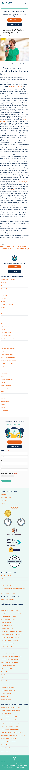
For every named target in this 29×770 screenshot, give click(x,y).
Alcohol (3, 301)
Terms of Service (17, 767)
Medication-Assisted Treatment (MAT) (10, 370)
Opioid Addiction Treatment (8, 744)
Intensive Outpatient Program (8, 360)
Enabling (3, 342)
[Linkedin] (17, 508)
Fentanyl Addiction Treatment (8, 741)
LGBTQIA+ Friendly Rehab (7, 363)
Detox (2, 323)
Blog (20, 35)
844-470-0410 (9, 239)
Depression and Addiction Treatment (11, 634)
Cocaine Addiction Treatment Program (10, 716)
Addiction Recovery (6, 289)
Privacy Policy (8, 763)
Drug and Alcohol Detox (7, 625)
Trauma (3, 407)
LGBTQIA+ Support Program (8, 665)
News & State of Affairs (7, 379)
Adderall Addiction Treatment (8, 279)
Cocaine (3, 317)
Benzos (3, 310)
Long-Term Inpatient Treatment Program (12, 613)
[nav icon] (25, 3)
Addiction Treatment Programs (8, 607)
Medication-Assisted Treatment (9, 647)
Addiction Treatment (6, 292)
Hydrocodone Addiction (7, 354)
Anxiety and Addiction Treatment (10, 637)
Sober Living (4, 398)
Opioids (3, 382)
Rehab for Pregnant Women (8, 668)
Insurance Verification (6, 497)
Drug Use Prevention (6, 335)
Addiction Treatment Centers (20, 762)
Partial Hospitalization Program (8, 616)
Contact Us (4, 500)
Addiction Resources (6, 585)
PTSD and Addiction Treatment (10, 640)
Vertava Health (4, 35)
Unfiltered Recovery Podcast (8, 593)
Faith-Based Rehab (5, 345)
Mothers (13, 190)
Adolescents (4, 295)
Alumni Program (5, 675)
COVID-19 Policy (5, 582)
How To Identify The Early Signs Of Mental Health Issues (13, 589)
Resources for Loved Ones (7, 395)
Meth (2, 376)
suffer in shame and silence (22, 181)
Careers (3, 503)
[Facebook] (12, 508)
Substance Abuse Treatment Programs (10, 707)
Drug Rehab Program (6, 713)
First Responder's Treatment (8, 348)
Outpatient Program (6, 622)
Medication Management (7, 367)
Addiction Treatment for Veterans (9, 662)
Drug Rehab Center (6, 332)
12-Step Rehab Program (7, 693)
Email (4, 460)
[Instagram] (14, 508)
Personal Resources (6, 385)
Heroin (3, 351)
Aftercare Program (5, 671)
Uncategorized (4, 410)
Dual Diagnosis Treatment (7, 338)
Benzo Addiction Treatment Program (10, 720)
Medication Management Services (9, 650)
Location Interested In (9, 473)
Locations (3, 494)
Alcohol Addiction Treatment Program (10, 710)
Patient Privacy (16, 763)
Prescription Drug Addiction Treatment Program (13, 735)
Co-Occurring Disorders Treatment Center (11, 631)
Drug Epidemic (4, 329)
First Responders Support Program (9, 659)
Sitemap (23, 763)
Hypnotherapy (4, 696)
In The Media (4, 579)
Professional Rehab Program (8, 690)
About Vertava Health (6, 575)
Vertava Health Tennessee (7, 599)
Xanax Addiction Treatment (8, 748)
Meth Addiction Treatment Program (10, 726)
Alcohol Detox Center (7, 628)
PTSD (2, 392)
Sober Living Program (7, 677)
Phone (5, 467)
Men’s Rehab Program (6, 684)
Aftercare (3, 298)
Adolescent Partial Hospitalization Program (11, 656)
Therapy (3, 404)
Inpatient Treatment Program (8, 357)
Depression (4, 320)
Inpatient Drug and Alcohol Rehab (9, 610)
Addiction (3, 282)
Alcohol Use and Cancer (7, 304)
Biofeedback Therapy (6, 699)
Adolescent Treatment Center (8, 653)
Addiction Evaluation (6, 285)
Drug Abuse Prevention (7, 326)
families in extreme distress (15, 86)
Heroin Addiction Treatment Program (10, 729)
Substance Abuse (5, 401)
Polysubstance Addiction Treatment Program (12, 732)
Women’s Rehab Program (7, 687)
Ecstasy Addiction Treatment (8, 751)
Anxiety (3, 307)
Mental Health (4, 373)
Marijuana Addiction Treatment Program (11, 723)
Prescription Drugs (5, 388)
